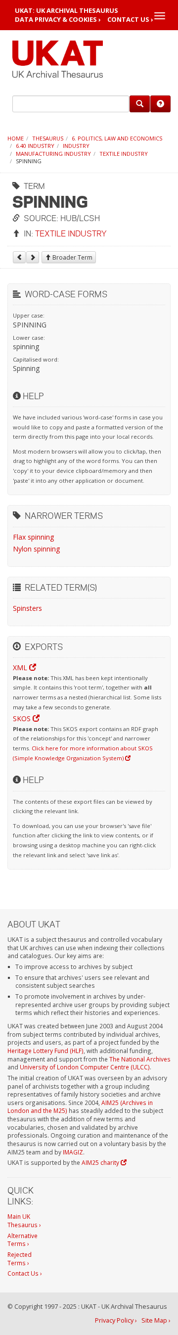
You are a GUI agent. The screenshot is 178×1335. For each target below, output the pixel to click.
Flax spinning (33, 537)
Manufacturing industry (53, 153)
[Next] (32, 257)
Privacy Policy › (116, 1320)
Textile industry (123, 153)
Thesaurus (47, 138)
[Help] (160, 103)
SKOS (23, 718)
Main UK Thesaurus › (24, 1220)
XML (21, 667)
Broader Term (71, 257)
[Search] (140, 103)
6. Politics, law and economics (117, 138)
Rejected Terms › (19, 1258)
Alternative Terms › (22, 1240)
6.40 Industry (35, 145)
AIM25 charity (101, 1162)
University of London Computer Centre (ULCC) (85, 1067)
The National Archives (140, 1059)
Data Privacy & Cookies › (58, 19)
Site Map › (156, 1320)
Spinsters (27, 608)
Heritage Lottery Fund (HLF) (45, 1051)
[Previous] (19, 257)
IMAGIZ (73, 1152)
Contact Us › (130, 19)
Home (15, 138)
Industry (76, 145)
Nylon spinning (36, 548)
